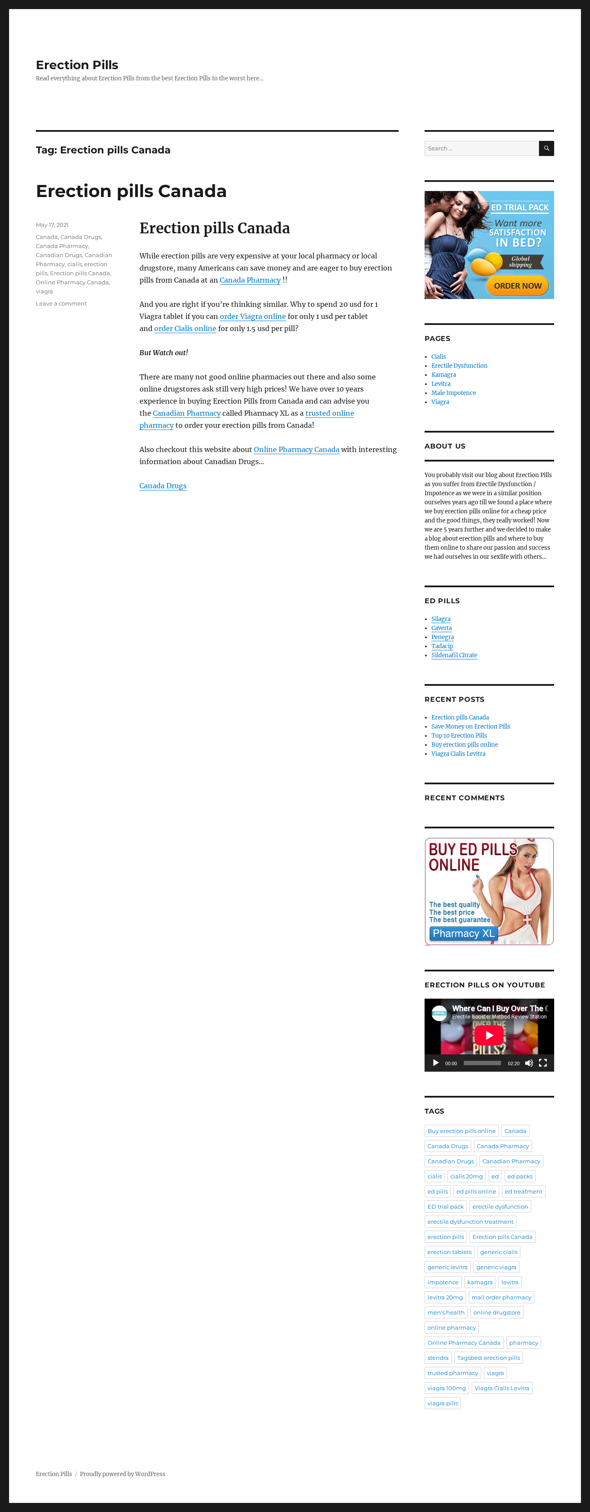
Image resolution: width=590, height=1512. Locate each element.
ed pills (438, 1191)
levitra (510, 1282)
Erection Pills (77, 64)
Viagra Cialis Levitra (458, 754)
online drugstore (496, 1312)
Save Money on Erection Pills (471, 726)
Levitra (440, 384)
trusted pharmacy (453, 1372)
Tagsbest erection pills (488, 1357)
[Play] (435, 1063)
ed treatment (523, 1191)
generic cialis (498, 1251)
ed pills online (476, 1191)
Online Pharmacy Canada (296, 449)
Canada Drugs (163, 485)
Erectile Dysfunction (459, 365)
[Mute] (529, 1063)
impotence (443, 1282)
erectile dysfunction (500, 1206)
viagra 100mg (447, 1388)
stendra (438, 1357)
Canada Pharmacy (250, 280)
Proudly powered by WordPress (122, 1474)
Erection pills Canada (131, 190)
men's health (446, 1312)
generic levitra (448, 1267)
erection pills (446, 1236)
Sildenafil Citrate (454, 655)
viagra (44, 291)
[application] (489, 1035)
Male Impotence (453, 393)
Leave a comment (61, 303)
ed (495, 1176)
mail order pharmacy (501, 1297)
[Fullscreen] (543, 1063)
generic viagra (496, 1267)
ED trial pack (446, 1206)
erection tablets (450, 1251)
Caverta (441, 628)
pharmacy (523, 1342)
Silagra (440, 619)
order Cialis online (185, 328)
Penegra (442, 637)
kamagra (480, 1282)
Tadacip (442, 646)
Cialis (438, 356)
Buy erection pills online (464, 744)
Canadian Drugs (59, 254)
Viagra (440, 402)
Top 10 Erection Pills (459, 735)
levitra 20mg (445, 1297)
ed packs (520, 1176)
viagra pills (443, 1403)
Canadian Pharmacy (187, 413)
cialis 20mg (466, 1176)
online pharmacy (452, 1327)
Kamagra (443, 375)
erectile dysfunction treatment (471, 1221)
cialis (74, 264)
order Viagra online (253, 316)
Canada (47, 236)
